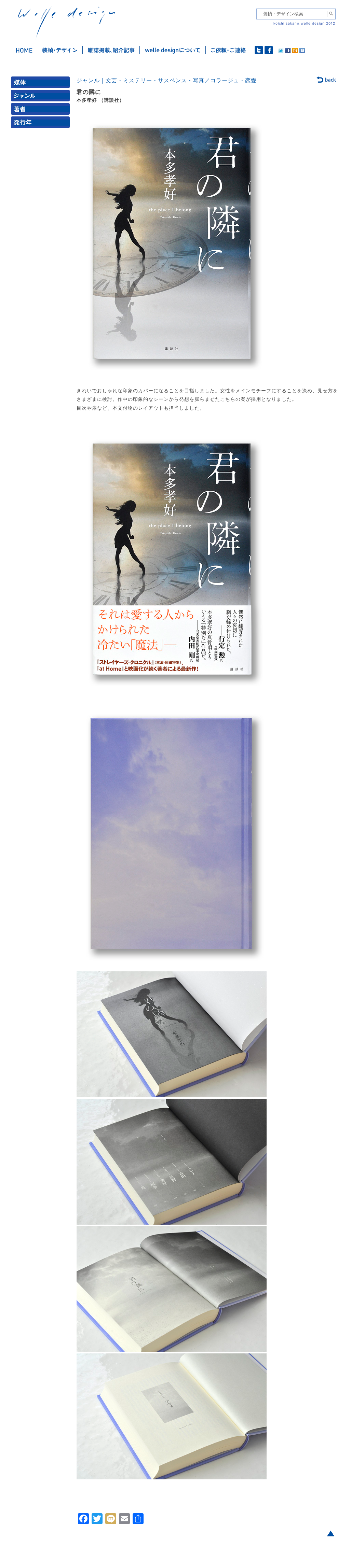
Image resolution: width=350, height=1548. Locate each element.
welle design (67, 23)
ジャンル (42, 97)
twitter (259, 50)
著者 (42, 110)
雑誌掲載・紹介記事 (111, 50)
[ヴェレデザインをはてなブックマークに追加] (302, 51)
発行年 (42, 123)
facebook (269, 50)
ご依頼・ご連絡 (228, 50)
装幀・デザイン (60, 50)
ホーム (24, 50)
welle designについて (173, 50)
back (327, 80)
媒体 (42, 84)
